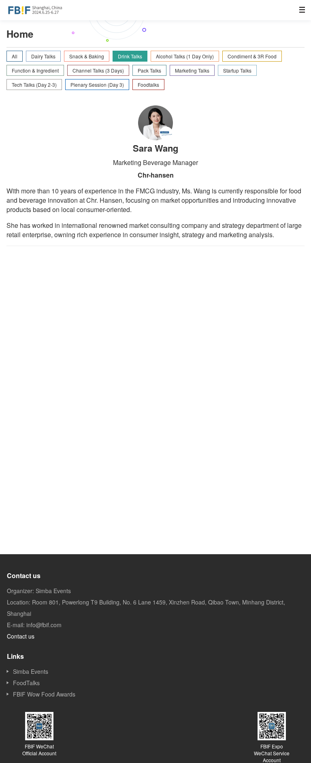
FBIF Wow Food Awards (44, 694)
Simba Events (30, 671)
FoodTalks (26, 683)
